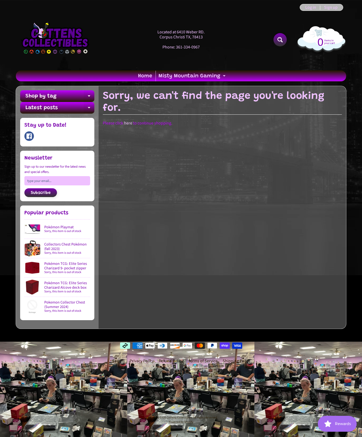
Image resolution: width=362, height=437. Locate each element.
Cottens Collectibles (179, 418)
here (128, 123)
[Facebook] (29, 136)
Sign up (331, 7)
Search (118, 361)
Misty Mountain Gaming (192, 77)
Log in (310, 7)
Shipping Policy (236, 361)
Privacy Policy (142, 361)
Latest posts (59, 109)
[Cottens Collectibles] (55, 39)
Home (145, 76)
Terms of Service (203, 361)
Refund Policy (171, 361)
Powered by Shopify (181, 422)
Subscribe (41, 193)
